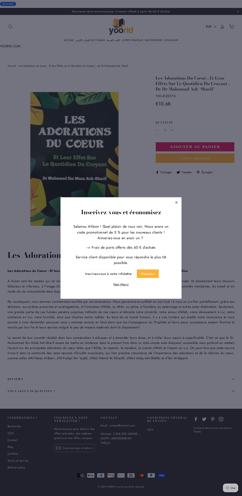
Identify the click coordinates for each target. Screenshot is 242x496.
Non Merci (121, 284)
